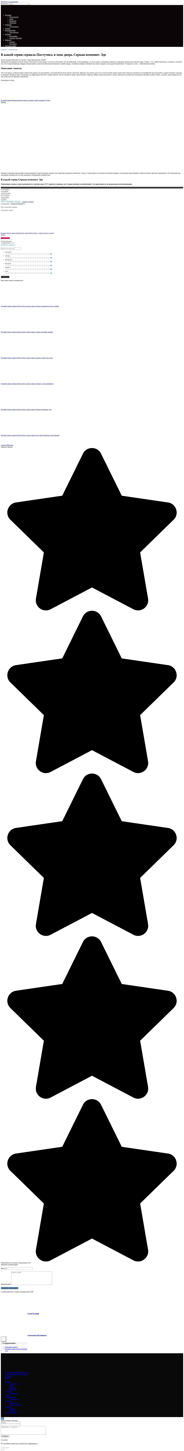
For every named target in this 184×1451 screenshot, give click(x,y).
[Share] (4, 1447)
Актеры (8, 34)
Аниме (7, 28)
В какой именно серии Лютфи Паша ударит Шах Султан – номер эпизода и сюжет (27, 233)
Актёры (7, 256)
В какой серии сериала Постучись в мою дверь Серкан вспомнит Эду (26, 409)
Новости (8, 40)
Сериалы (8, 25)
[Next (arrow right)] (4, 1449)
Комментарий (6, 1284)
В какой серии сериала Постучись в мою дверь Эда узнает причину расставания (30, 435)
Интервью (13, 44)
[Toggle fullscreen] (6, 1447)
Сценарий (8, 252)
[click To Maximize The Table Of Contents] (3, 1339)
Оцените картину (28, 202)
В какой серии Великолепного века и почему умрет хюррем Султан (25, 100)
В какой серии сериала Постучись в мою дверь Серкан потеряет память (27, 332)
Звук (6, 271)
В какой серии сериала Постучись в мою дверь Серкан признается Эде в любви (30, 306)
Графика (7, 267)
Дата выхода (13, 17)
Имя (2, 1268)
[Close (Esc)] (2, 1447)
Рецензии (12, 23)
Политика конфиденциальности (16, 1372)
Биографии (13, 36)
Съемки (12, 42)
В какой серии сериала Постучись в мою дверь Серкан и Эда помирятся (27, 384)
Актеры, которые (15, 38)
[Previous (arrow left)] (2, 1449)
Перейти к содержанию (9, 2)
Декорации (8, 260)
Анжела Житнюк (7, 445)
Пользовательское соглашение (16, 1374)
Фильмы (8, 15)
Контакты (8, 1376)
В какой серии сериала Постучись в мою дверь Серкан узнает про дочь (27, 358)
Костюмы (8, 263)
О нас (7, 1378)
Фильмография (10, 46)
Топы (11, 19)
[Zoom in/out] (8, 1447)
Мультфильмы (10, 30)
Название (12, 21)
